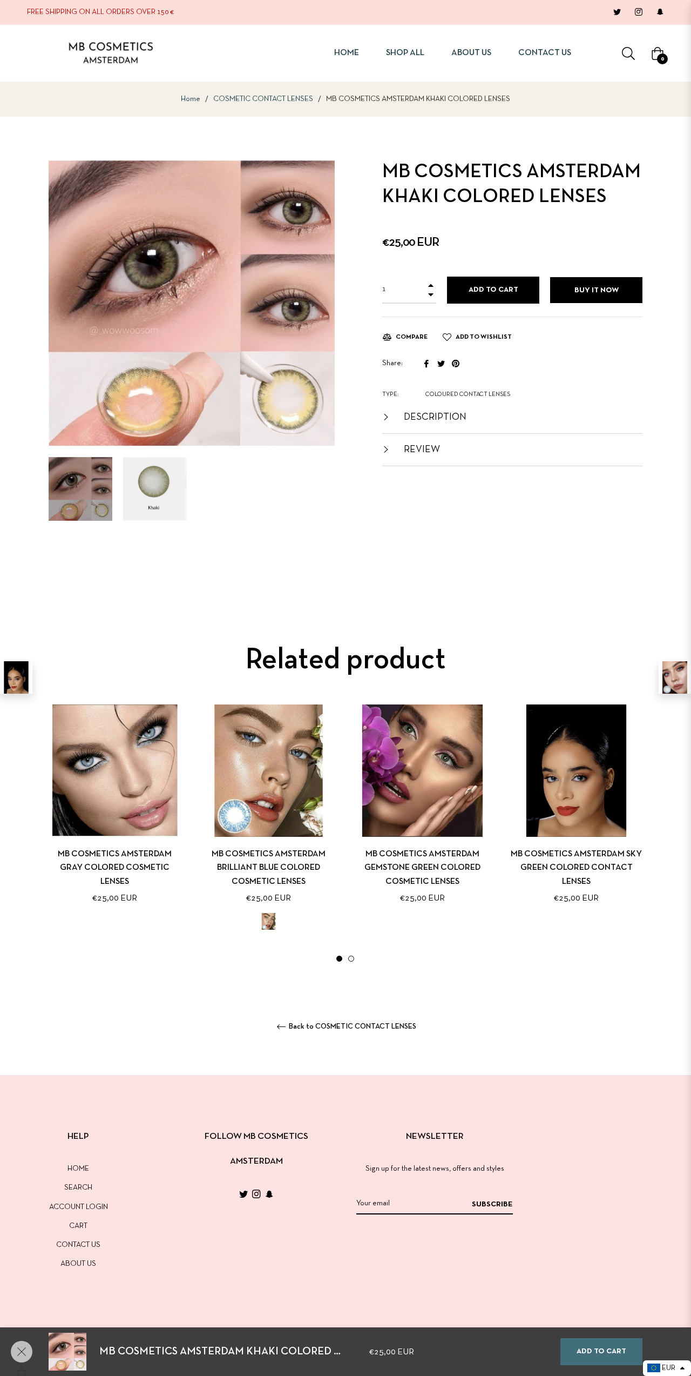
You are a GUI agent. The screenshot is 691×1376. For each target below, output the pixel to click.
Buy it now (596, 290)
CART (78, 1226)
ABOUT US (78, 1263)
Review (421, 449)
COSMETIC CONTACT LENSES (263, 99)
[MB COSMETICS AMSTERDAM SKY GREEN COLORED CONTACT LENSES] (16, 677)
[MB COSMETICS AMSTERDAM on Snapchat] (659, 12)
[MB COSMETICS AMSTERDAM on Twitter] (616, 12)
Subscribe (492, 1204)
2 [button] (351, 959)
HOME (78, 1168)
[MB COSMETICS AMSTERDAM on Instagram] (638, 12)
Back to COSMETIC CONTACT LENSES (351, 1026)
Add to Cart (601, 1351)
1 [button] (339, 959)
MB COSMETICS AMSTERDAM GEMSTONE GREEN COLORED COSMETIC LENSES (422, 867)
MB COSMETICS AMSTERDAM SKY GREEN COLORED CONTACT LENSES (576, 867)
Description (434, 417)
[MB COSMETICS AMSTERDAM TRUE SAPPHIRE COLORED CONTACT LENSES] (675, 677)
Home (190, 99)
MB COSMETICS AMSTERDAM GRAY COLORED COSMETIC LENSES (115, 867)
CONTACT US (78, 1245)
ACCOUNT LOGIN (78, 1207)
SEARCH (78, 1187)
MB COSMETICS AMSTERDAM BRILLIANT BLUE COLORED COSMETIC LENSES (269, 867)
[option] (115, 821)
